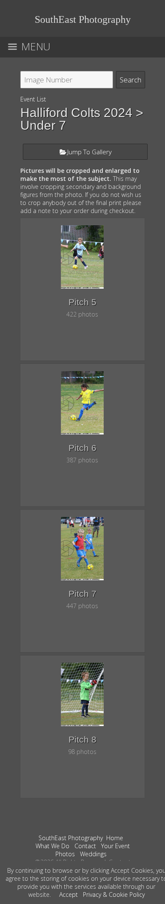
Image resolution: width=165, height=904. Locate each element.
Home (114, 838)
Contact (85, 846)
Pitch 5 (82, 302)
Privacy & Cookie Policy (114, 894)
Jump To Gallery (89, 151)
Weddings (93, 854)
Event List (33, 99)
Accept (68, 894)
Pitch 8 (82, 739)
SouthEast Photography (70, 838)
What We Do (52, 846)
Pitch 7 (82, 593)
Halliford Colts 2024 (76, 113)
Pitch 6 (82, 448)
